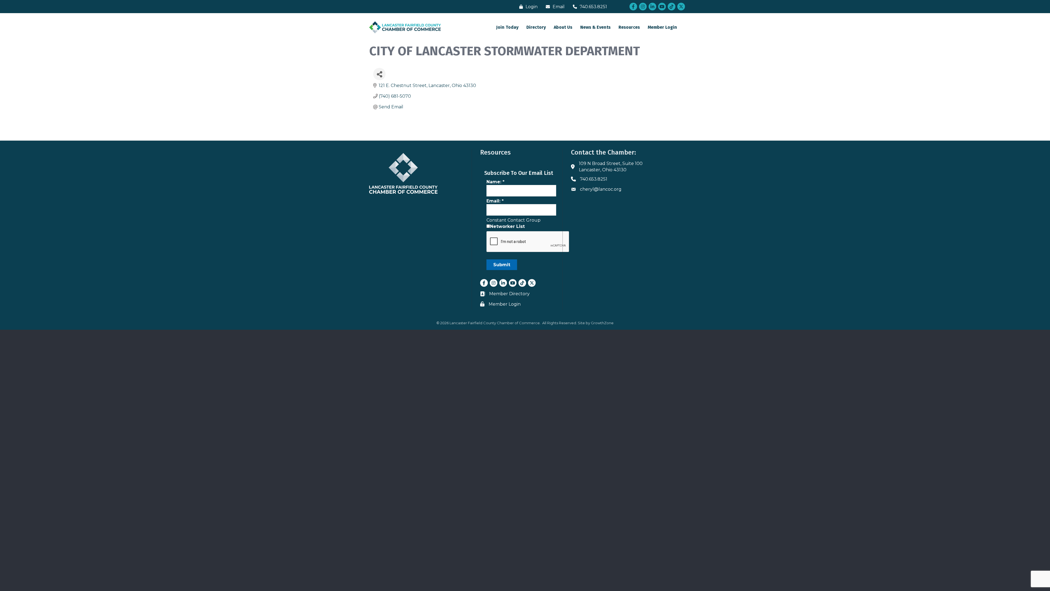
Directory (536, 27)
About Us (563, 27)
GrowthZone (602, 323)
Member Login (662, 27)
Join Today (507, 27)
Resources (629, 27)
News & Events (595, 27)
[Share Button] (379, 74)
